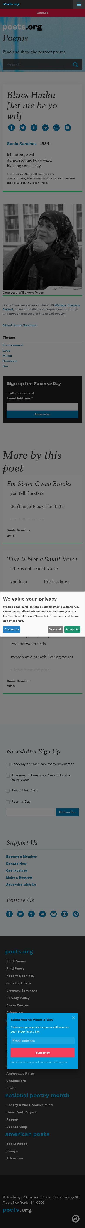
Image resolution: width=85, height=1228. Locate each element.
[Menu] (79, 4)
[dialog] (42, 614)
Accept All (72, 629)
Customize (11, 629)
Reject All (55, 629)
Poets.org (11, 4)
